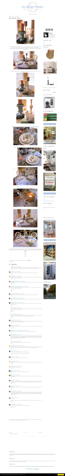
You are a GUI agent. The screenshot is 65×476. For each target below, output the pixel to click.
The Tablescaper (13, 404)
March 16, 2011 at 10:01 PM (17, 341)
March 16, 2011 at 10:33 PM (20, 345)
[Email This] (27, 260)
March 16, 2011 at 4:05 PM (21, 293)
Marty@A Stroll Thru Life (14, 302)
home (29, 14)
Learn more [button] (24, 474)
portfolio (36, 14)
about (30, 14)
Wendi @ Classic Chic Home (14, 293)
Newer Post (10, 432)
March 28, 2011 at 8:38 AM (18, 404)
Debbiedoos (12, 271)
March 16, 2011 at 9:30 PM (25, 330)
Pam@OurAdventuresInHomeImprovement (16, 286)
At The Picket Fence (13, 314)
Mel (11, 397)
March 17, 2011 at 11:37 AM (15, 370)
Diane (11, 370)
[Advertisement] (25, 426)
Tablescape (12, 261)
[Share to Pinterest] (30, 260)
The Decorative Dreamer (14, 345)
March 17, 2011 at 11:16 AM (18, 366)
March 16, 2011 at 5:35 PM (19, 314)
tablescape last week (38, 46)
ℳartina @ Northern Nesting (14, 281)
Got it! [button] (61, 474)
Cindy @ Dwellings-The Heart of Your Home (16, 330)
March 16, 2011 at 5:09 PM (20, 302)
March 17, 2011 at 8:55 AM (15, 356)
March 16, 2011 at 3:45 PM (21, 281)
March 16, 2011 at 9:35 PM (19, 334)
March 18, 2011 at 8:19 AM (15, 397)
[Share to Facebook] (29, 260)
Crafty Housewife (13, 366)
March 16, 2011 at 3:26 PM (17, 271)
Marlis (11, 325)
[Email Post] (26, 260)
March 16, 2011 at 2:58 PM (17, 266)
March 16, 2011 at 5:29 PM (17, 307)
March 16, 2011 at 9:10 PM (16, 325)
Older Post (40, 432)
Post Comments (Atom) (15, 433)
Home (25, 432)
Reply (11, 269)
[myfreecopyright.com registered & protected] (32, 472)
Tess (11, 356)
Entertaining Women (13, 334)
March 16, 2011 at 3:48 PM (25, 286)
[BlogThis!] (28, 260)
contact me (33, 14)
